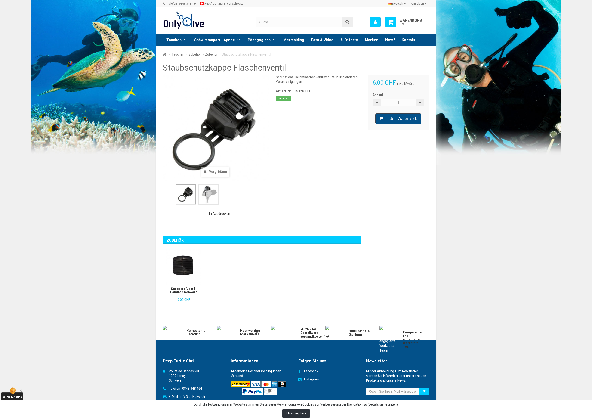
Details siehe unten (383, 404)
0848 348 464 (192, 388)
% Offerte (349, 40)
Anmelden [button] (418, 3)
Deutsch (398, 3)
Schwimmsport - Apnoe (214, 40)
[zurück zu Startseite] (164, 54)
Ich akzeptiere (296, 413)
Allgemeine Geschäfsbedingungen (256, 371)
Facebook (311, 371)
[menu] (375, 22)
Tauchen (174, 40)
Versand (237, 376)
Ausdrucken (221, 213)
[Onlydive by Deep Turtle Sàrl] (206, 20)
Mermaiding (293, 40)
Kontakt (408, 40)
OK (424, 391)
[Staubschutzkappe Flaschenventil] (186, 194)
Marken (371, 40)
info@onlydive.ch (192, 396)
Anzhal (378, 95)
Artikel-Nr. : (284, 91)
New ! (390, 40)
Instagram (311, 379)
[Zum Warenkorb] (390, 22)
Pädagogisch (259, 40)
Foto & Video (322, 40)
